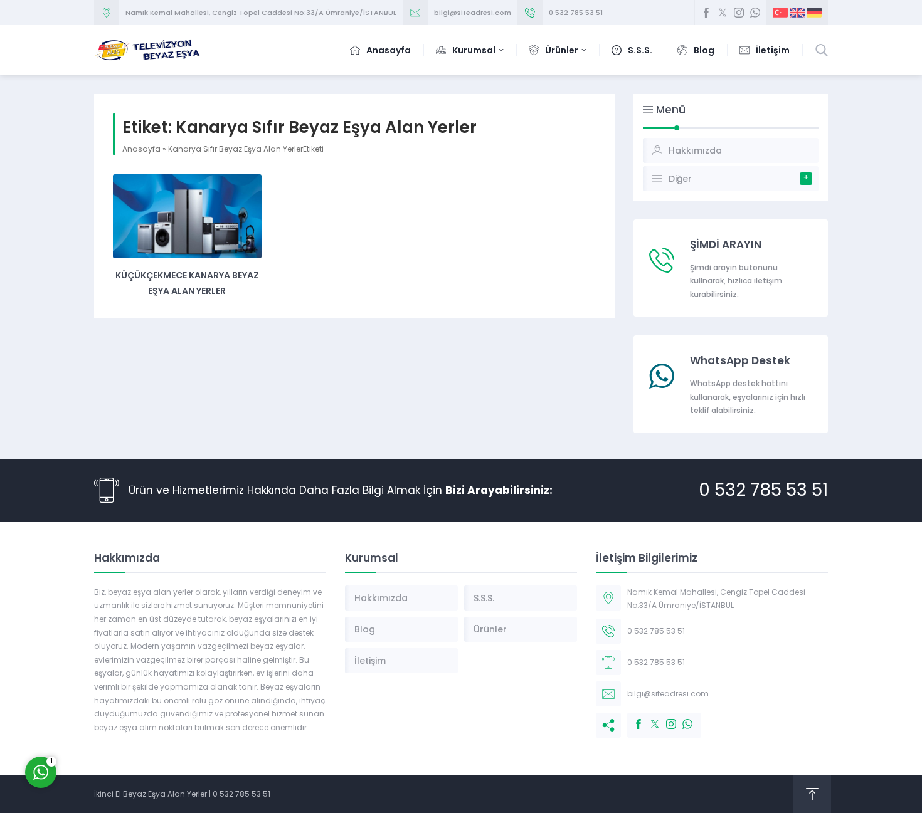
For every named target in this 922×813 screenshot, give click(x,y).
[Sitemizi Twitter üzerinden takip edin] (723, 13)
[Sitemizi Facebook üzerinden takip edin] (706, 13)
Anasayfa (141, 149)
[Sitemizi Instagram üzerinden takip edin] (739, 13)
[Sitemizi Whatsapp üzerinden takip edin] (755, 13)
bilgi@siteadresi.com (472, 13)
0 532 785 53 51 (576, 13)
